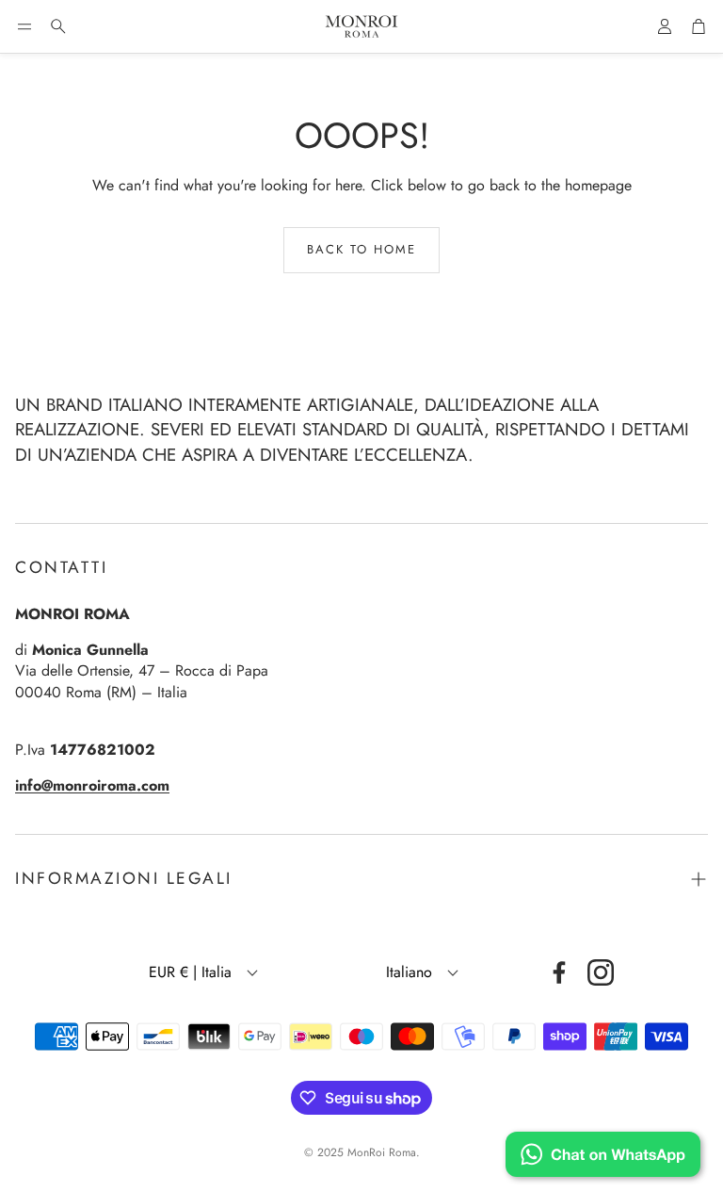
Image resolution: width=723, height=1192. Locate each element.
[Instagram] (600, 972)
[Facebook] (559, 972)
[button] (24, 26)
